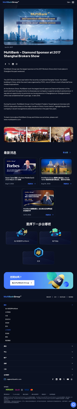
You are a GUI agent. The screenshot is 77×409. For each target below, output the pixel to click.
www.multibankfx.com (12, 119)
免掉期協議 (52, 394)
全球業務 (8, 312)
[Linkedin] (56, 379)
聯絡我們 (48, 297)
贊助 (6, 337)
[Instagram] (60, 379)
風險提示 (44, 394)
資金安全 (8, 319)
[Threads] (71, 379)
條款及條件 (25, 394)
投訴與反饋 (62, 297)
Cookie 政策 (16, 394)
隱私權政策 (6, 394)
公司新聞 (8, 330)
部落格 (7, 333)
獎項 (6, 326)
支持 (55, 297)
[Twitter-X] (64, 379)
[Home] (11, 2)
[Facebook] (52, 379)
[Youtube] (67, 379)
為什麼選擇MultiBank (11, 308)
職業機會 (71, 297)
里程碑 (7, 323)
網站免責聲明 (35, 394)
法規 (6, 315)
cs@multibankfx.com (14, 379)
